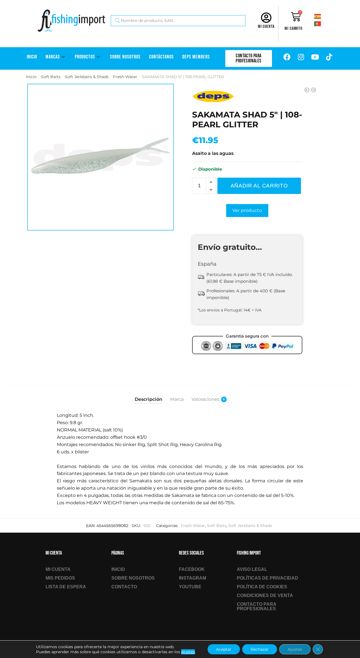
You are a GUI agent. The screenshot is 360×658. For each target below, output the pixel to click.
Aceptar (223, 649)
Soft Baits (50, 76)
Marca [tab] (177, 399)
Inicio (32, 57)
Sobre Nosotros (125, 57)
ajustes (188, 651)
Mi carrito (293, 28)
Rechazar (260, 649)
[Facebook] (287, 57)
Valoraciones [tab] (205, 399)
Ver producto (247, 210)
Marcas (53, 57)
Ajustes (295, 649)
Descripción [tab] (148, 399)
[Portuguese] (322, 23)
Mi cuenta (266, 26)
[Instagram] (301, 57)
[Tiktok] (329, 57)
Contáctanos (161, 57)
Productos (85, 57)
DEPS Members (196, 57)
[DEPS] (213, 96)
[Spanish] (322, 16)
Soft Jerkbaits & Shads (87, 76)
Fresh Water (125, 76)
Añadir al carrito (259, 186)
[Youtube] (315, 57)
